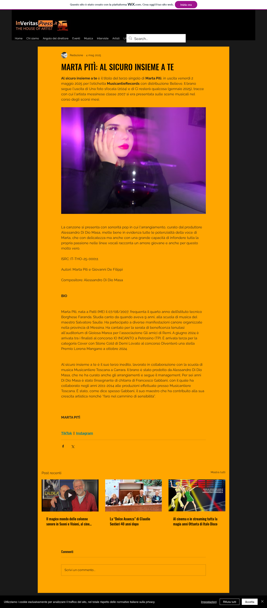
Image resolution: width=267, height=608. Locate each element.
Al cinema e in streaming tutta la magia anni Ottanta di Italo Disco (195, 521)
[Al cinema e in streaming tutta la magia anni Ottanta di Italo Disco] (196, 495)
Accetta (249, 602)
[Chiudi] (262, 602)
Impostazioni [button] (209, 602)
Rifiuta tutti (229, 602)
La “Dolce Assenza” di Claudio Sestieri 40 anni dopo (130, 521)
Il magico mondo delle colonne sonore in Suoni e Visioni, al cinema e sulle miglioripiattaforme (70, 521)
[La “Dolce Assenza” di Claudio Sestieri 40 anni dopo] (133, 495)
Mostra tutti (218, 472)
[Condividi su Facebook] (63, 446)
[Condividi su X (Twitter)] (72, 446)
